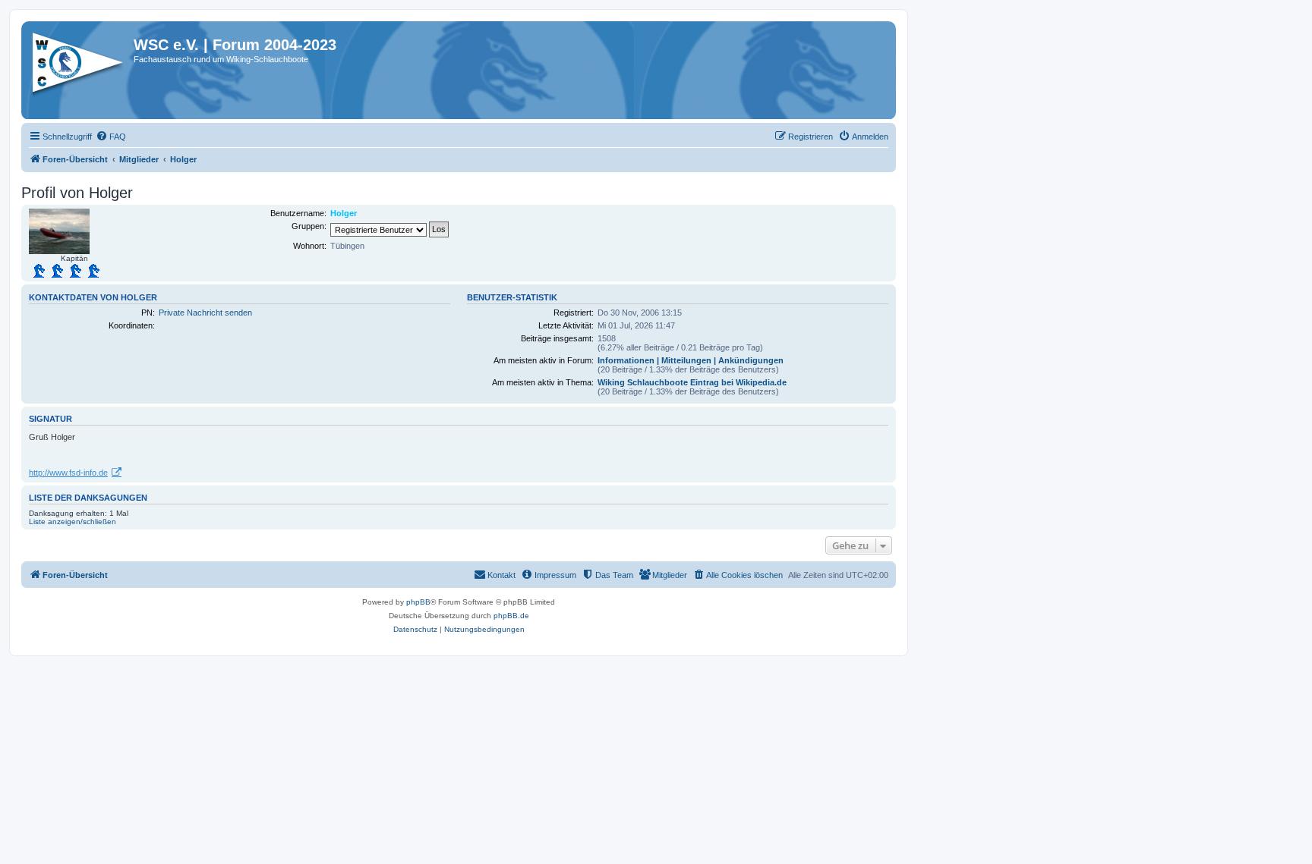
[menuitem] (111, 136)
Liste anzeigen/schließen (72, 521)
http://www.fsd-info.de (68, 472)
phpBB (418, 602)
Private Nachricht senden (205, 312)
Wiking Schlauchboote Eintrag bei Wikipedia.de (692, 382)
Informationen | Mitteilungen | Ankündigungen (691, 360)
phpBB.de (511, 615)
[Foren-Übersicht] (79, 67)
